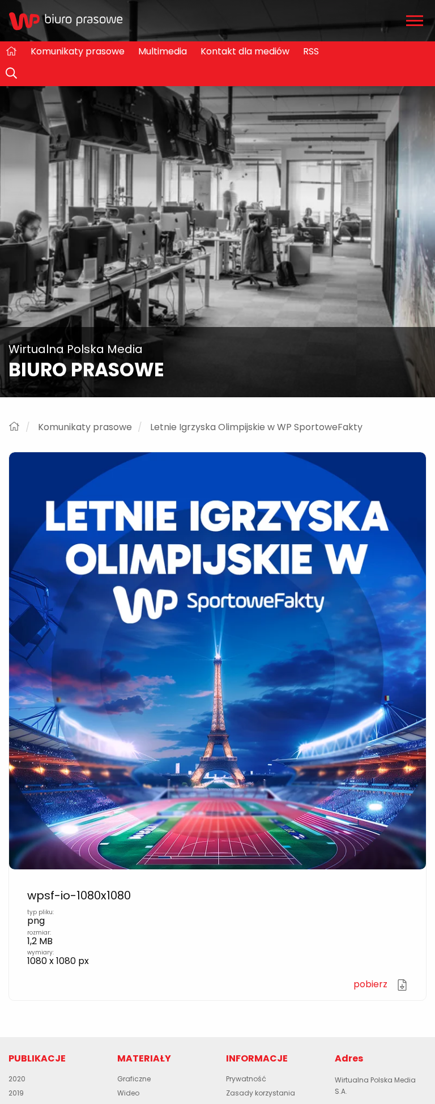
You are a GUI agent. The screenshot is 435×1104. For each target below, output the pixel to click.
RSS (311, 51)
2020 (16, 1079)
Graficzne (134, 1079)
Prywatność (246, 1079)
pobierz (371, 984)
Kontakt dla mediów (245, 51)
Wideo (128, 1093)
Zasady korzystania (260, 1093)
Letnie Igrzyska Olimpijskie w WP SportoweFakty (256, 427)
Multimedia (162, 51)
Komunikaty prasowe (78, 51)
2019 (16, 1093)
